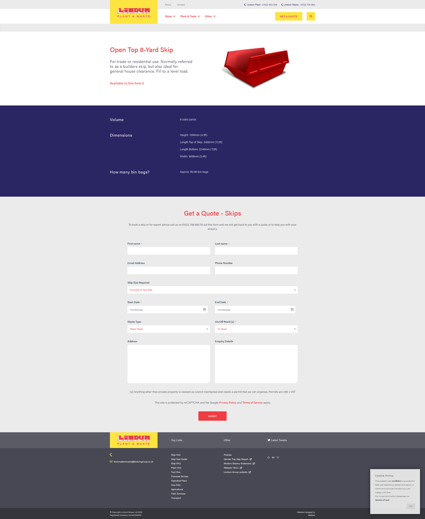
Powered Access (179, 476)
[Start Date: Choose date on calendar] (204, 309)
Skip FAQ (176, 463)
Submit (212, 416)
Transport (176, 497)
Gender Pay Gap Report (236, 459)
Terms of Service (252, 402)
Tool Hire (175, 472)
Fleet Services (178, 493)
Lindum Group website (235, 472)
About (168, 4)
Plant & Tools (188, 16)
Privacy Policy (227, 402)
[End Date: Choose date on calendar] (292, 309)
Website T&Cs (231, 467)
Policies (228, 454)
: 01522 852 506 (262, 4)
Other (208, 16)
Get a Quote (288, 16)
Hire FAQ (175, 485)
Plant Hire (176, 467)
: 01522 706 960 (299, 4)
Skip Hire (175, 454)
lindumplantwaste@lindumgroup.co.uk (133, 461)
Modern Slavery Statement (237, 463)
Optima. (311, 515)
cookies (396, 481)
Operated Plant (179, 480)
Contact (181, 4)
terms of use (382, 500)
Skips (168, 16)
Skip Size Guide (179, 459)
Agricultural (177, 489)
